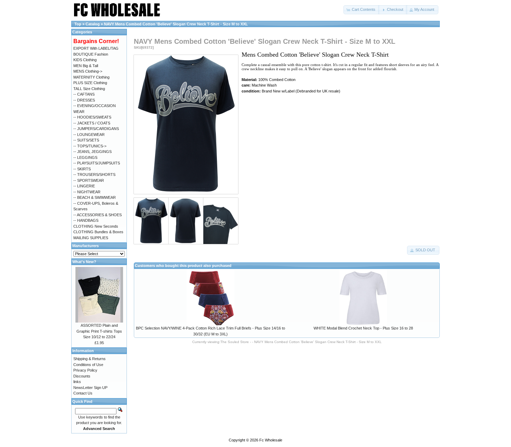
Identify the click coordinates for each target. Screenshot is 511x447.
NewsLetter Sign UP (90, 387)
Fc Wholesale (270, 440)
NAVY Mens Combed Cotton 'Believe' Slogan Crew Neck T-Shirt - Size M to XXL (176, 24)
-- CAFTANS (84, 94)
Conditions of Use (88, 365)
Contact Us (82, 393)
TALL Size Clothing (89, 89)
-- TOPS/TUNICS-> (89, 146)
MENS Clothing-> (87, 71)
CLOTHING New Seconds (95, 226)
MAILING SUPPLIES (90, 238)
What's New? (84, 262)
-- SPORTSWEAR (88, 180)
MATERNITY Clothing (91, 77)
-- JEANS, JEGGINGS (92, 151)
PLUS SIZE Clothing (90, 83)
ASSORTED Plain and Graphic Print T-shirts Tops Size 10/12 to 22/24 (99, 331)
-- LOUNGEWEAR (89, 134)
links (77, 382)
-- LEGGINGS (85, 157)
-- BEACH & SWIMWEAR (94, 197)
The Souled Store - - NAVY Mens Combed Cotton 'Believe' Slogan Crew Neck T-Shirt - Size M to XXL (301, 342)
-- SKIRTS (82, 169)
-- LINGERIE (84, 186)
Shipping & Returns (89, 359)
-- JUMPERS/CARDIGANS (96, 129)
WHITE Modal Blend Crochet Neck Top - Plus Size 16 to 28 (363, 328)
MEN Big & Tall (85, 66)
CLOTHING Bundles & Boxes (98, 232)
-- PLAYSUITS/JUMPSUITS (96, 163)
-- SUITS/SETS (86, 140)
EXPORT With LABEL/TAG (96, 48)
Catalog (93, 24)
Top (77, 24)
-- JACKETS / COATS (91, 123)
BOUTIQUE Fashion (90, 54)
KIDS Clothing (85, 60)
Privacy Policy (85, 370)
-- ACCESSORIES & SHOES (97, 215)
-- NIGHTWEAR (86, 192)
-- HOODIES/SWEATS (92, 117)
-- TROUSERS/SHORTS (94, 174)
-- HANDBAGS (85, 220)
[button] (361, 9)
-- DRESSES (84, 100)
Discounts (81, 376)
